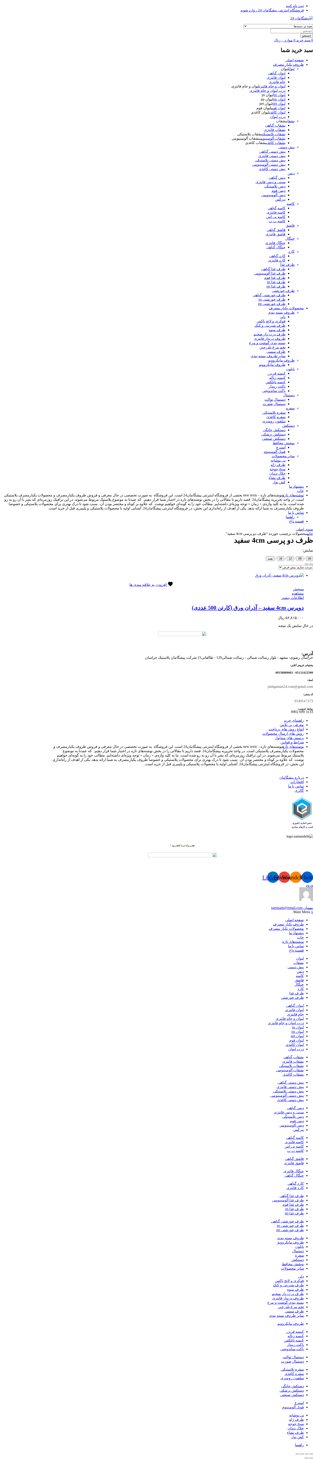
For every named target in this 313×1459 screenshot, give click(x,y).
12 (290, 558)
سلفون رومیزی (274, 421)
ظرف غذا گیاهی (273, 269)
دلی (283, 317)
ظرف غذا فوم (275, 278)
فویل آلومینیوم (275, 452)
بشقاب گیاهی (275, 125)
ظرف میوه (277, 330)
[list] (311, 564)
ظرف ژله (278, 465)
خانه (310, 534)
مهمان (292, 908)
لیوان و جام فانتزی (272, 86)
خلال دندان (277, 473)
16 (280, 558)
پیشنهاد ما (296, 486)
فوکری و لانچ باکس (271, 321)
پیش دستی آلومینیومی (269, 164)
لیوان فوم (278, 108)
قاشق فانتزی (276, 234)
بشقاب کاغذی (276, 143)
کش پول (279, 482)
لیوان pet (279, 104)
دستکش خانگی (274, 430)
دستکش (288, 425)
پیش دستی (286, 147)
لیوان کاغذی (277, 112)
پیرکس (280, 199)
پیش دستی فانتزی (272, 156)
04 (309, 558)
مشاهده (298, 593)
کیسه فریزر (277, 373)
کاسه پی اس (276, 217)
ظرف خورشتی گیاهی (269, 295)
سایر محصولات (283, 456)
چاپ (300, 491)
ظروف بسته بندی (281, 312)
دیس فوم (279, 191)
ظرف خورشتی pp (272, 304)
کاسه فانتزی (276, 212)
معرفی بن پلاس (292, 725)
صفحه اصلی (294, 60)
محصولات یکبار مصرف (286, 308)
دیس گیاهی (277, 178)
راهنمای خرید (294, 720)
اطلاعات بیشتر (292, 598)
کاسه (291, 204)
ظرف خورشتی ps (272, 299)
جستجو (306, 35)
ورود (309, 885)
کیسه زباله (277, 378)
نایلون (290, 369)
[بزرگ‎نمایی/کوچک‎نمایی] (311, 1454)
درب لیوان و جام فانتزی (268, 91)
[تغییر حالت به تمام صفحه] (306, 1454)
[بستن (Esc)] (297, 1454)
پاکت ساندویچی (274, 391)
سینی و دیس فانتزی (270, 182)
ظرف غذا (287, 265)
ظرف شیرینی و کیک (270, 325)
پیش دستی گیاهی (272, 151)
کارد (291, 251)
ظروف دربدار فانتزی (270, 338)
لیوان (292, 69)
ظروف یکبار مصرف (288, 64)
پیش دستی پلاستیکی (270, 160)
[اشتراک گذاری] (302, 1454)
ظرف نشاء (277, 478)
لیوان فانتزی (276, 77)
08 (300, 558)
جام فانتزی (277, 82)
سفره (290, 408)
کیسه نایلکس (276, 382)
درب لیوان (278, 117)
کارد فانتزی (277, 260)
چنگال (290, 238)
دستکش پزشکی (273, 434)
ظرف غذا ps (276, 282)
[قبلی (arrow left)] (311, 1458)
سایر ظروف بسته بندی (268, 356)
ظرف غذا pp (276, 286)
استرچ (281, 447)
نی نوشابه (278, 460)
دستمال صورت (274, 404)
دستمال (289, 395)
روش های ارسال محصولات (283, 733)
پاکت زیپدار (277, 386)
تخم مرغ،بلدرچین (272, 347)
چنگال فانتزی (275, 243)
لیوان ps (280, 95)
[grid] (306, 564)
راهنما (290, 517)
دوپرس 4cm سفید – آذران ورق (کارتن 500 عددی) (248, 608)
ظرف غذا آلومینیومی (270, 273)
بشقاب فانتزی (275, 130)
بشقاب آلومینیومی (273, 138)
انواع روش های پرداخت (286, 729)
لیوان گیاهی (277, 73)
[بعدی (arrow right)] (306, 1458)
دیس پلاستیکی (275, 186)
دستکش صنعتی (274, 439)
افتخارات (297, 782)
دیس (291, 173)
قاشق (290, 225)
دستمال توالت (275, 399)
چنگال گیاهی (276, 247)
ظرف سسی (276, 352)
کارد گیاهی (277, 256)
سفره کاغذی (276, 417)
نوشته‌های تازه (293, 495)
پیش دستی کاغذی (272, 169)
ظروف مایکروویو (281, 360)
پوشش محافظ (284, 443)
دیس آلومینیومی (273, 195)
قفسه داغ (296, 521)
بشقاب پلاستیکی (274, 134)
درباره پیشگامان (291, 777)
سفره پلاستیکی (274, 412)
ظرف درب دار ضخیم (269, 334)
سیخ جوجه (278, 469)
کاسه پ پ (277, 221)
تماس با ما (296, 512)
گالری (299, 790)
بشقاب (291, 121)
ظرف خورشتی (283, 291)
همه (270, 558)
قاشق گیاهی (276, 230)
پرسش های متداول (289, 738)
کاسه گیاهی (277, 208)
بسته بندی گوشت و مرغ (267, 343)
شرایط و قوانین (292, 742)
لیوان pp (279, 99)
